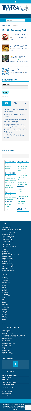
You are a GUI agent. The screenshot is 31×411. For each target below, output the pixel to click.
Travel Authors (8, 163)
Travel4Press (5, 348)
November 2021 (6, 307)
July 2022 (4, 299)
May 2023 (4, 287)
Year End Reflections (7, 270)
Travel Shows (5, 261)
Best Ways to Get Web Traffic (23, 182)
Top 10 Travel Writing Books (23, 166)
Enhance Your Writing (7, 232)
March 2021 (4, 319)
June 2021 (4, 314)
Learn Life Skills (6, 340)
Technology (4, 253)
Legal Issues (20, 212)
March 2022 (4, 302)
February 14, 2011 (14, 61)
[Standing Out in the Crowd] (5, 74)
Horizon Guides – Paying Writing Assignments (13, 335)
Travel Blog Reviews (7, 258)
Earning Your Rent (21, 201)
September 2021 (6, 309)
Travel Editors (7, 168)
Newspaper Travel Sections (10, 180)
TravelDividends (6, 350)
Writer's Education (6, 266)
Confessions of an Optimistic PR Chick (11, 229)
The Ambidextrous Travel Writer (9, 255)
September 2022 (6, 296)
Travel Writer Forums (22, 191)
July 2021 (4, 313)
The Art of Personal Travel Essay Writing (17, 57)
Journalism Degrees (7, 338)
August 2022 (5, 297)
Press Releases (8, 185)
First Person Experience (7, 234)
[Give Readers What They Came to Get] (5, 39)
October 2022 (5, 294)
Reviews (4, 251)
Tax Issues (20, 215)
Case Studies (5, 227)
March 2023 (4, 290)
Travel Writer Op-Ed (6, 263)
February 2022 (5, 304)
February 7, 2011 (18, 72)
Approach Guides (6, 330)
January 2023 (5, 292)
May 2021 (4, 316)
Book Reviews (5, 226)
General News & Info (7, 236)
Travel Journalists (8, 171)
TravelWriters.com (6, 352)
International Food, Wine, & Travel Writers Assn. (13, 337)
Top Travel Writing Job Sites (10, 197)
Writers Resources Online (8, 354)
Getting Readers (6, 238)
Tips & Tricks (5, 256)
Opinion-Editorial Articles (9, 182)
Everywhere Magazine (7, 333)
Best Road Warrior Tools (22, 184)
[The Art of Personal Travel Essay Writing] (5, 61)
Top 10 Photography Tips (22, 163)
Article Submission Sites (10, 178)
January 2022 (5, 306)
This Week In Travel (6, 393)
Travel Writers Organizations (23, 196)
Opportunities (5, 244)
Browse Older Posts (7, 323)
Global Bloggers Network (8, 384)
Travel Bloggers (8, 166)
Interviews (4, 243)
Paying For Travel (21, 203)
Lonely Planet (5, 342)
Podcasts (4, 248)
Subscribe (5, 92)
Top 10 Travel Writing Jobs (23, 173)
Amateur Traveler (6, 390)
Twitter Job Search (6, 377)
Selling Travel (7, 209)
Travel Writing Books (7, 265)
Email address (6, 84)
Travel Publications (9, 187)
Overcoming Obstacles (7, 246)
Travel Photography (6, 260)
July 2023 (4, 284)
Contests (4, 231)
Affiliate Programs (8, 204)
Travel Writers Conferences (23, 194)
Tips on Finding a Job (9, 199)
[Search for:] (15, 20)
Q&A (3, 249)
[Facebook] (15, 1)
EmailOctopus (6, 96)
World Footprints (6, 395)
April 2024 (4, 277)
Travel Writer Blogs (21, 189)
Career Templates (8, 194)
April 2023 (4, 289)
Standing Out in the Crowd (18, 69)
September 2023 (6, 282)
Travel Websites (8, 190)
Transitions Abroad (6, 345)
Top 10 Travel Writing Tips (22, 175)
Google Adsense (8, 206)
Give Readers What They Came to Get (19, 35)
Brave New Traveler (6, 331)
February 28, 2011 (19, 37)
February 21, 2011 (19, 48)
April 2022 (4, 301)
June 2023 (4, 285)
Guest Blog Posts (6, 241)
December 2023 (6, 280)
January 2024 (5, 279)
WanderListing (5, 379)
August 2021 (5, 311)
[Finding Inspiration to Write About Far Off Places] (5, 50)
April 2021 (4, 318)
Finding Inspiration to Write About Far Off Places (18, 46)
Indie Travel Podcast (7, 391)
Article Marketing (8, 175)
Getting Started (5, 239)
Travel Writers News (7, 347)
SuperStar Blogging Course (8, 343)
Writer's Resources (6, 268)
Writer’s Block (20, 206)
